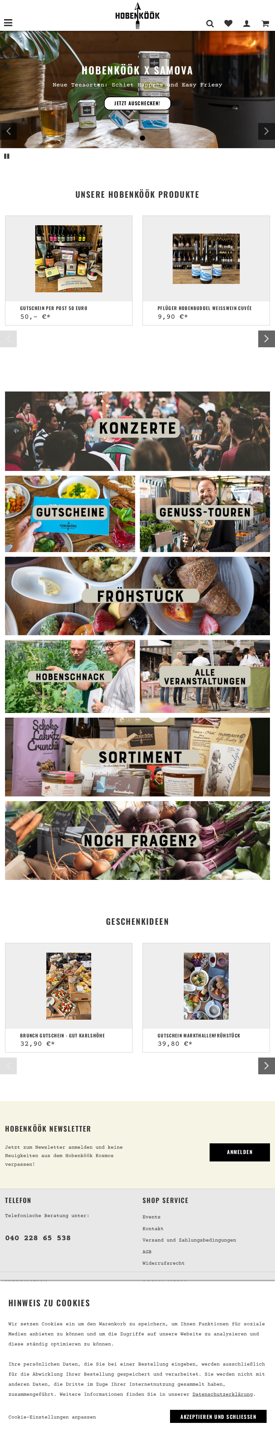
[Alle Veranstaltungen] (205, 676)
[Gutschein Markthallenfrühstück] (206, 986)
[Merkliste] (228, 23)
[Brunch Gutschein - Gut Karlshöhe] (68, 986)
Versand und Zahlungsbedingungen (189, 1240)
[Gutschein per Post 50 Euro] (68, 258)
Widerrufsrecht (164, 1263)
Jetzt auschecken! (137, 103)
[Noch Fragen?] (137, 840)
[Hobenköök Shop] (137, 15)
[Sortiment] (137, 757)
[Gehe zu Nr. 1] (131, 138)
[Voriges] (8, 131)
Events (152, 1217)
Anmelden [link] (240, 1151)
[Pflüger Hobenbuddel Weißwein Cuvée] (206, 259)
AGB (147, 1252)
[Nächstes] (266, 131)
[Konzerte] (137, 431)
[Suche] (210, 23)
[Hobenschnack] (70, 676)
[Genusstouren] (205, 514)
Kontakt (153, 1229)
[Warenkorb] (265, 23)
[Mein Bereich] (246, 23)
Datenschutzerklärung (222, 1394)
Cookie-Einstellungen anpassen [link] (52, 1417)
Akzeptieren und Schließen (218, 1416)
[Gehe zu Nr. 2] (142, 138)
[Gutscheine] (70, 514)
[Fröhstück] (137, 596)
